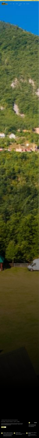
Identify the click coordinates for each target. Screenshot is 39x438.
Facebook (37, 0)
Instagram (33, 0)
